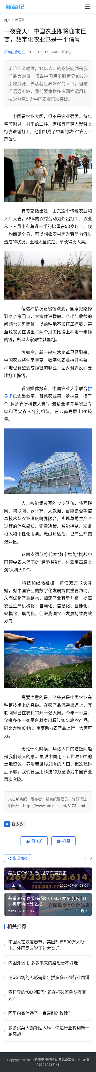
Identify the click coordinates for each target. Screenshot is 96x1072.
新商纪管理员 (14, 52)
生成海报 (20, 858)
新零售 (66, 52)
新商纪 (21, 799)
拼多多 (17, 824)
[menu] (87, 6)
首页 (7, 20)
